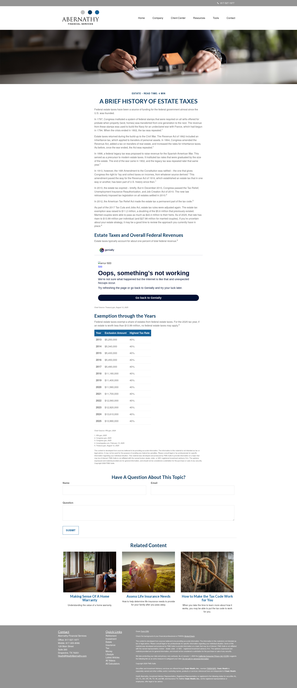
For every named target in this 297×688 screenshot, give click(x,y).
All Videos (110, 660)
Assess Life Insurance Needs (148, 596)
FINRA (209, 668)
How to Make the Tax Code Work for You (207, 598)
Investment (111, 638)
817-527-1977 (227, 2)
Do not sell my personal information (195, 658)
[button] (158, 17)
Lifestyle (110, 654)
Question (68, 502)
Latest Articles (112, 657)
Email (154, 483)
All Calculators (113, 663)
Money (109, 651)
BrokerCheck (190, 636)
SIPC (214, 668)
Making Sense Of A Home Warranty (89, 598)
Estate (109, 641)
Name (66, 483)
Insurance (110, 645)
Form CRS (145, 631)
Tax (107, 648)
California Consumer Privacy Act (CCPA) (213, 656)
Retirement (111, 635)
